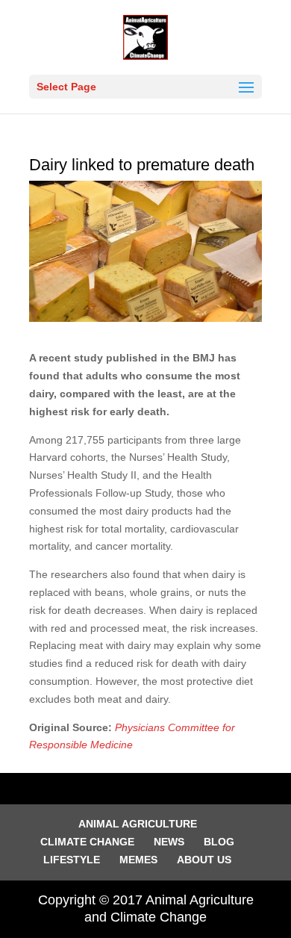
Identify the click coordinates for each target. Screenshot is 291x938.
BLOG (219, 842)
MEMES (138, 860)
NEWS (169, 842)
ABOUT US (204, 860)
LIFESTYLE (71, 860)
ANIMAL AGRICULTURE (137, 824)
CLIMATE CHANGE (87, 842)
